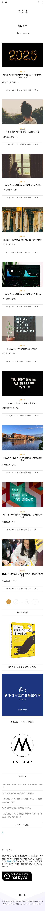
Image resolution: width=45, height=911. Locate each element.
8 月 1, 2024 (10, 252)
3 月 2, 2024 (10, 588)
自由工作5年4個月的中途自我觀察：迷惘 (22, 132)
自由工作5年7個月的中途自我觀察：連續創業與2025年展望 (22, 786)
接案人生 (22, 71)
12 (27, 602)
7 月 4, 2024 (10, 307)
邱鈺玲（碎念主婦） (25, 90)
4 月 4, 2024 (10, 530)
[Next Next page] (35, 601)
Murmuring (22, 10)
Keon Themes (37, 904)
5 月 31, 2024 (9, 416)
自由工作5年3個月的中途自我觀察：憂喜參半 (22, 185)
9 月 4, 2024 (10, 198)
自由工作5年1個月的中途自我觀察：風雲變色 (22, 294)
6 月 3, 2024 (10, 361)
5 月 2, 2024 (10, 473)
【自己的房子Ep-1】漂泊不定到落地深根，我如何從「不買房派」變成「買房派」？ (22, 815)
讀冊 (14, 861)
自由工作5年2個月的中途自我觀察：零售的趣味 (22, 240)
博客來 (9, 861)
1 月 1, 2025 (10, 90)
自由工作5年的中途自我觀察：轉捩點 (22, 349)
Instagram (2, 2)
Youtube (6, 2)
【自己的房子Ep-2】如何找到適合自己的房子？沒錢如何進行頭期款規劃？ (22, 800)
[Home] (18, 33)
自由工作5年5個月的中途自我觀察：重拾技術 (18, 793)
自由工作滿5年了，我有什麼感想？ (22, 403)
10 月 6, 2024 (9, 144)
